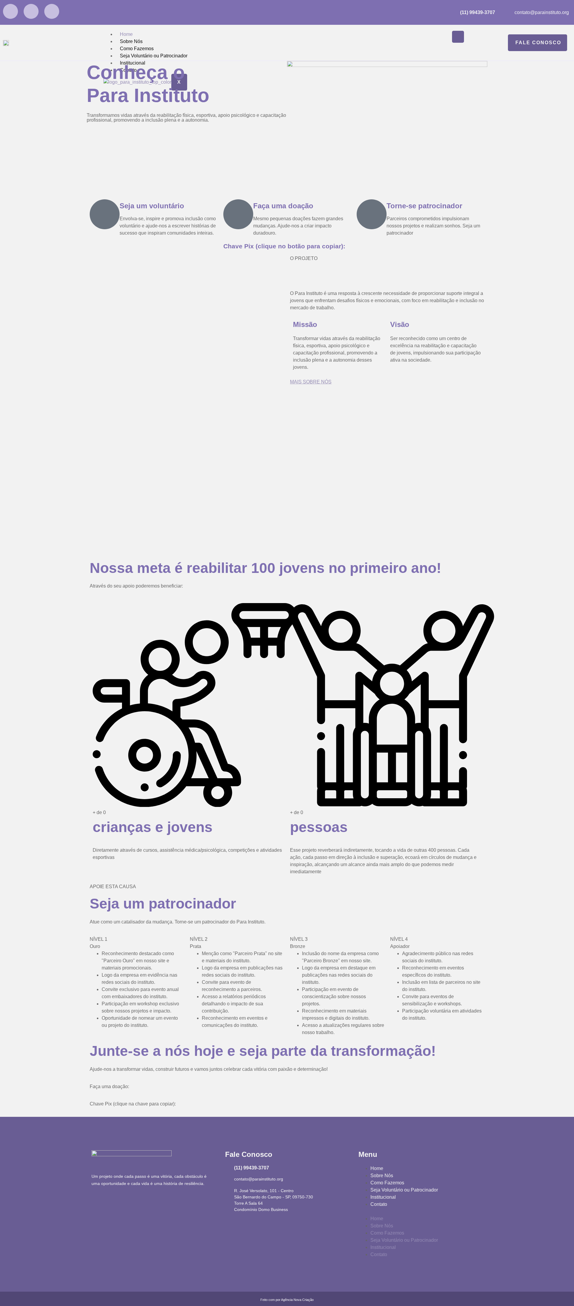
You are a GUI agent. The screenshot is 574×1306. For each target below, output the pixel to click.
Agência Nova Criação (297, 1300)
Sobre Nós (131, 41)
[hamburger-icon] (458, 37)
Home (126, 34)
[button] (420, 1211)
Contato (378, 1204)
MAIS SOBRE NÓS (311, 381)
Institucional (383, 1197)
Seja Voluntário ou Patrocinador (153, 55)
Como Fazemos (137, 48)
